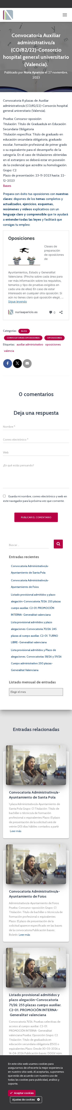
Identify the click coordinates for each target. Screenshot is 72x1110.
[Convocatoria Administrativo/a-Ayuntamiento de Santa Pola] (36, 765)
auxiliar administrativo (30, 344)
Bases (7, 186)
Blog (24, 331)
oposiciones (53, 344)
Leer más (15, 831)
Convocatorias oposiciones (23, 338)
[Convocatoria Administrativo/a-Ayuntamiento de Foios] (36, 864)
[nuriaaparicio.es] (9, 15)
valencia (9, 351)
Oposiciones (54, 338)
